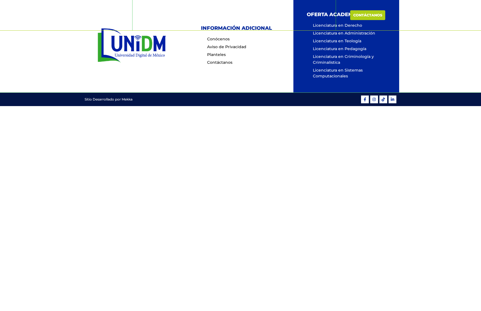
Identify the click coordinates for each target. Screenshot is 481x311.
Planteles (283, 15)
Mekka (127, 99)
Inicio (180, 15)
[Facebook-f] (365, 99)
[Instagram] (374, 99)
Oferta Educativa (242, 15)
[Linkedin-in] (392, 99)
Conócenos (206, 15)
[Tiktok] (383, 99)
